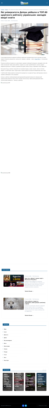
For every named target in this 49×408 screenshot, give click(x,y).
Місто (5, 343)
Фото (5, 357)
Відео (5, 329)
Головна (2, 9)
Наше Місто (37, 59)
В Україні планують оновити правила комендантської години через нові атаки (18, 380)
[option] (8, 382)
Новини (6, 9)
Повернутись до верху (43, 405)
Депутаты (6, 334)
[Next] (45, 370)
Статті (5, 354)
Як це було (6, 360)
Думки (5, 337)
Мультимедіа (7, 346)
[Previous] (43, 370)
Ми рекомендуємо (8, 340)
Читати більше (29, 291)
